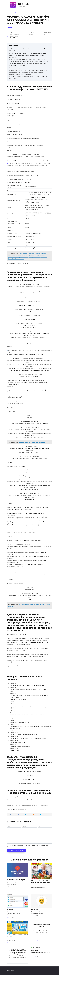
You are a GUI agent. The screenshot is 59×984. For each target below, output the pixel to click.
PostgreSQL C (35, 950)
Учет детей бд (11, 909)
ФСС (10, 27)
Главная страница (11, 12)
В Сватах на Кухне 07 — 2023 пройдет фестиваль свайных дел (40, 882)
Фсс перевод (35, 909)
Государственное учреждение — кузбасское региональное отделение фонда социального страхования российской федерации (28, 55)
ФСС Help (23, 4)
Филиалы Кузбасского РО (42, 805)
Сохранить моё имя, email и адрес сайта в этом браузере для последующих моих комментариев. (28, 846)
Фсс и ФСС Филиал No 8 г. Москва (41, 925)
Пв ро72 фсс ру (12, 937)
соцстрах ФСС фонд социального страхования (20, 805)
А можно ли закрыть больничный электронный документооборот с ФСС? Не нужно (17, 951)
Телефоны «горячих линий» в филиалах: (23, 68)
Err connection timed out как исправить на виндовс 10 (16, 879)
